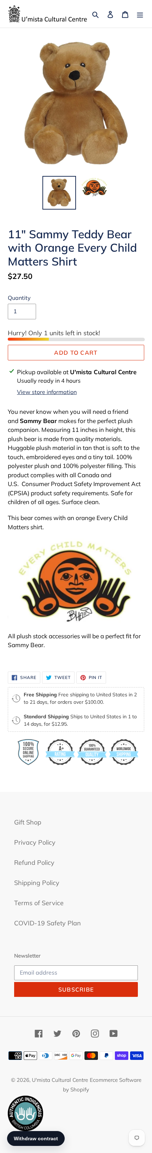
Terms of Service (39, 903)
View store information (47, 391)
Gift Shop (27, 822)
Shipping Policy (36, 883)
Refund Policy (34, 862)
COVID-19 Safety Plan (47, 923)
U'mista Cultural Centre (60, 1080)
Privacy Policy (34, 842)
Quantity (19, 297)
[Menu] (140, 13)
